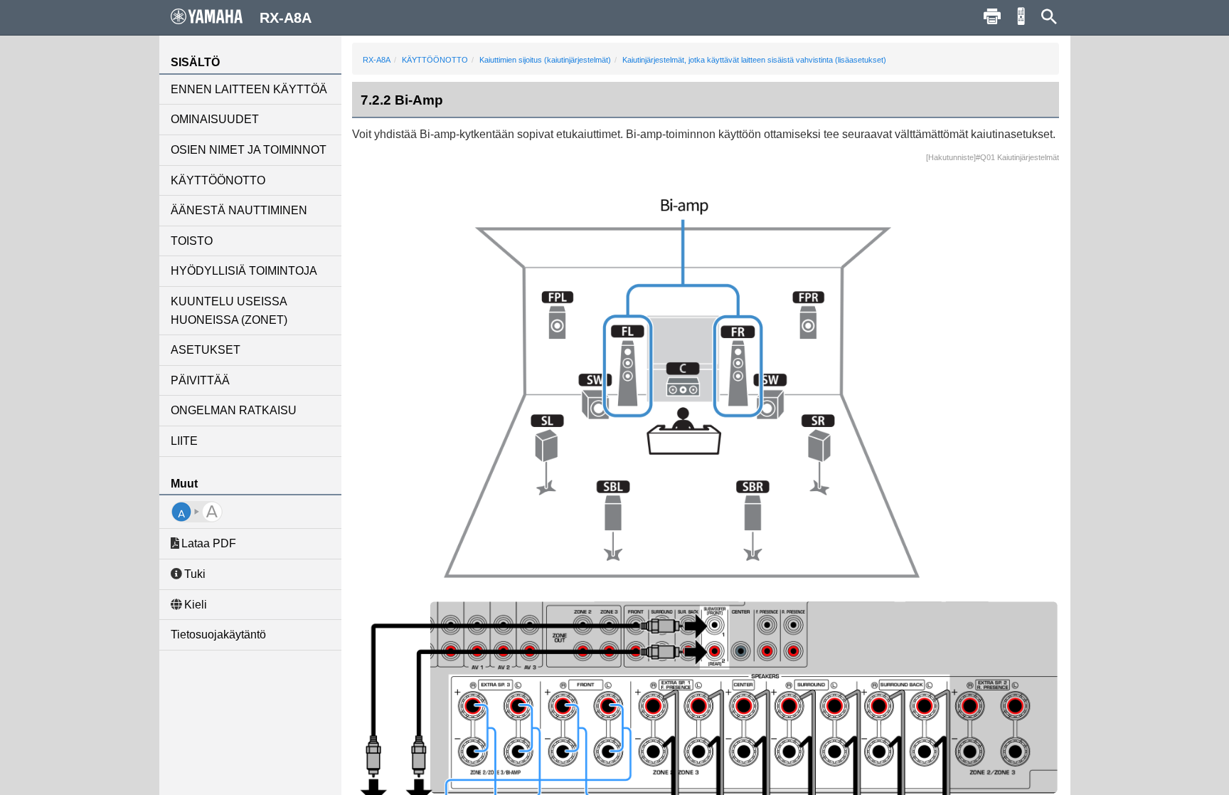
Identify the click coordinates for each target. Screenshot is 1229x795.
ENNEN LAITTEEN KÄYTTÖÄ (249, 89)
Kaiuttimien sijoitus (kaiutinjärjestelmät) (545, 60)
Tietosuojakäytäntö (218, 634)
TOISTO (192, 241)
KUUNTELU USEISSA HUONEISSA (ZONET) (229, 310)
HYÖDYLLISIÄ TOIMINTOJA (244, 271)
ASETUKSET (205, 350)
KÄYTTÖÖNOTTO (218, 180)
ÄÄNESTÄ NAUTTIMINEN (239, 210)
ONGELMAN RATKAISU (234, 410)
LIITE (184, 441)
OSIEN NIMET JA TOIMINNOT (248, 150)
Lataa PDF (208, 543)
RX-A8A (376, 60)
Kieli (195, 605)
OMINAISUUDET (215, 119)
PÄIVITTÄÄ (200, 380)
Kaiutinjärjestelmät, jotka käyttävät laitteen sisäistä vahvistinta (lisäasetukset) (754, 60)
